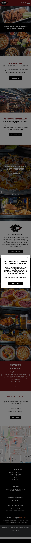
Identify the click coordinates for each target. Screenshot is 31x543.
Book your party (15, 283)
